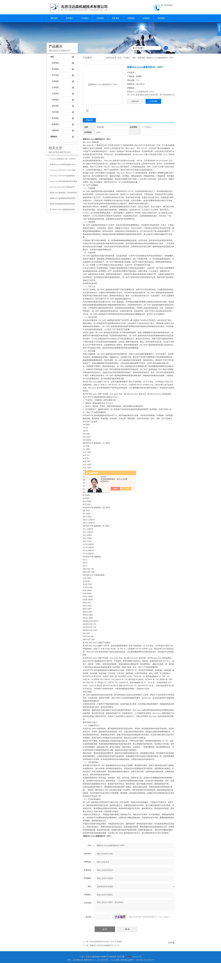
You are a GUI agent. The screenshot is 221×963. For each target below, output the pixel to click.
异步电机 (55, 75)
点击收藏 (153, 101)
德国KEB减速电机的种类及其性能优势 (63, 204)
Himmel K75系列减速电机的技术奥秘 (63, 181)
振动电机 (55, 69)
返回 (170, 943)
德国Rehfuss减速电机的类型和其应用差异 (63, 198)
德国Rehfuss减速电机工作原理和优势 (63, 193)
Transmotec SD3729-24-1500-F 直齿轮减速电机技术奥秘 (63, 170)
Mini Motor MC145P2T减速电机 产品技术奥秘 (63, 187)
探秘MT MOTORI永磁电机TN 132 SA (104, 945)
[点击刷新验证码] (119, 917)
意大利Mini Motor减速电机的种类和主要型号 (63, 209)
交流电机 (55, 94)
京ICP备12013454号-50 (145, 960)
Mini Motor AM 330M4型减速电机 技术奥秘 (63, 176)
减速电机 (55, 124)
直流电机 (55, 118)
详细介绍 (89, 120)
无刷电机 (55, 100)
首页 (119, 58)
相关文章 (55, 148)
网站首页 (54, 18)
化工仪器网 (114, 960)
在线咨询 (135, 101)
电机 (134, 58)
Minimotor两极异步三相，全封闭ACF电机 (63, 159)
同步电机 (55, 112)
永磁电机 (55, 81)
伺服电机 (55, 130)
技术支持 (115, 18)
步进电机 (55, 87)
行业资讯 (100, 18)
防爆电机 (55, 63)
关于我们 (69, 18)
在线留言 (146, 18)
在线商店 (131, 18)
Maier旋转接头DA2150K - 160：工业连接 (106, 942)
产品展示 (85, 18)
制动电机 (55, 106)
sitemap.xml (137, 957)
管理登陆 (124, 960)
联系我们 (161, 18)
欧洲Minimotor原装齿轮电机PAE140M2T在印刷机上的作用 (63, 164)
